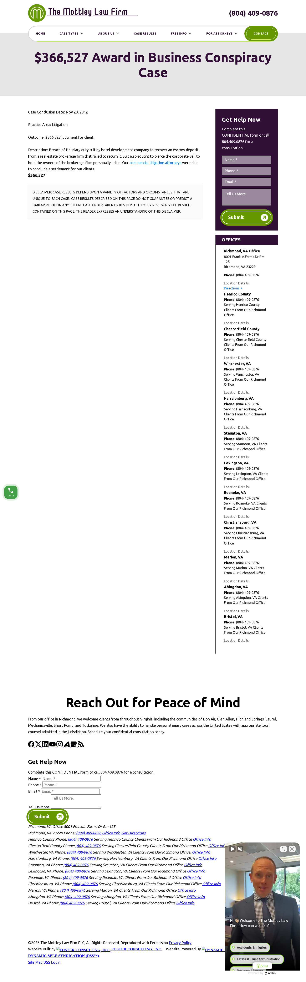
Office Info (111, 833)
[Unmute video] (232, 849)
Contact (261, 33)
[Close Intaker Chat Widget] (292, 849)
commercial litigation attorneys (155, 163)
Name (34, 778)
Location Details (236, 283)
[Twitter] (38, 746)
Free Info (179, 33)
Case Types (69, 33)
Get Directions (133, 833)
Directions (232, 288)
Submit (236, 217)
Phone (35, 785)
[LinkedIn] (45, 746)
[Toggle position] (283, 849)
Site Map (35, 962)
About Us (106, 33)
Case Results (145, 33)
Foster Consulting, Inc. (136, 949)
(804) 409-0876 (253, 13)
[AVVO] (67, 746)
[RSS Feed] (81, 746)
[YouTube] (52, 746)
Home (40, 33)
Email (34, 791)
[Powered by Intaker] (270, 973)
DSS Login (51, 962)
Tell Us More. (39, 807)
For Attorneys (219, 33)
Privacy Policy (180, 943)
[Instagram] (59, 746)
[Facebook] (31, 746)
